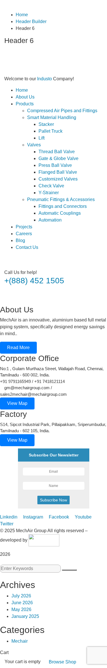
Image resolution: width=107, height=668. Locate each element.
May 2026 (21, 609)
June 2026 (22, 602)
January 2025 (25, 616)
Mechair (19, 641)
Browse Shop (62, 661)
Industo (44, 78)
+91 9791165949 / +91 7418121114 (32, 381)
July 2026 (21, 595)
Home (22, 14)
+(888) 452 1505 (34, 280)
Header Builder (31, 21)
